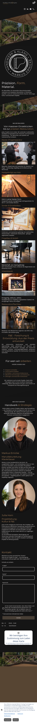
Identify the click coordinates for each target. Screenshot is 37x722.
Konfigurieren (7, 716)
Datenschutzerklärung (9, 713)
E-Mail (4, 565)
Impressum (20, 713)
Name (4, 574)
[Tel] (33, 9)
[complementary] (35, 2)
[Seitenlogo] (10, 3)
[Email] (30, 9)
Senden (18, 618)
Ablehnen (15, 720)
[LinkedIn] (27, 9)
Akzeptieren (7, 720)
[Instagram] (24, 9)
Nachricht (5, 582)
